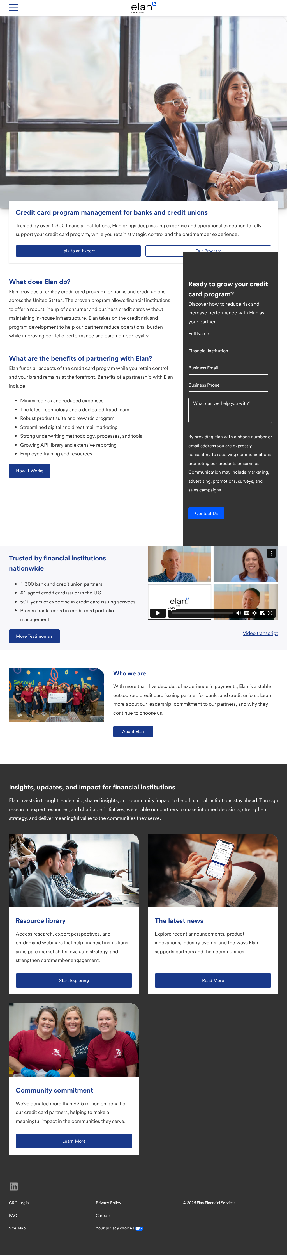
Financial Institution (208, 350)
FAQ (13, 1215)
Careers (103, 1215)
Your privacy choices (115, 1228)
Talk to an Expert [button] (78, 250)
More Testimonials (34, 636)
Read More (213, 980)
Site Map (17, 1228)
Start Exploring (74, 980)
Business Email (203, 368)
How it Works (29, 470)
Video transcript (260, 633)
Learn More (74, 1141)
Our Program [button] (208, 251)
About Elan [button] (133, 731)
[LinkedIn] (14, 1186)
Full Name (199, 333)
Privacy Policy (108, 1202)
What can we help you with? (221, 403)
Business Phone (204, 385)
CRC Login (19, 1202)
